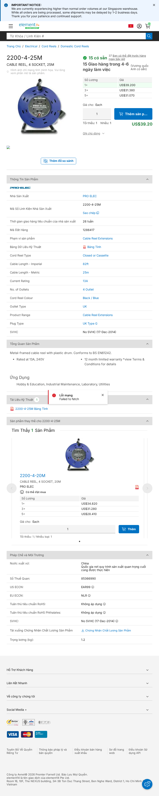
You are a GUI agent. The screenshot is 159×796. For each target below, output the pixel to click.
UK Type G (90, 323)
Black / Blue (91, 298)
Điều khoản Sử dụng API (138, 751)
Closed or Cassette (95, 255)
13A (85, 281)
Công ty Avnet (16, 774)
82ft (86, 264)
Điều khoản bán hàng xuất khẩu (88, 751)
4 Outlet (88, 289)
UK (85, 306)
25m (86, 272)
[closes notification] (154, 5)
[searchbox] (76, 36)
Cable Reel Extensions (98, 238)
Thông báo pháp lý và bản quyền (53, 751)
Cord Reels (49, 46)
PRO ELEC (90, 196)
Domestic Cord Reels (75, 46)
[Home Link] (37, 26)
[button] (10, 26)
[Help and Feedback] (147, 784)
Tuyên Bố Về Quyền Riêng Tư (19, 751)
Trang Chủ (14, 46)
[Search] (149, 36)
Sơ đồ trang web (116, 751)
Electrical (31, 46)
